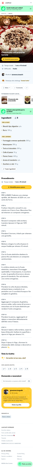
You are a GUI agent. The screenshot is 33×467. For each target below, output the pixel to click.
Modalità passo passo (11, 59)
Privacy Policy (5, 453)
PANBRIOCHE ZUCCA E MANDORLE (11, 443)
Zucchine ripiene (5, 430)
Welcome (19, 459)
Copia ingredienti (10, 169)
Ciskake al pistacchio (7, 440)
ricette (3, 13)
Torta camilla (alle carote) (8, 432)
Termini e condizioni (6, 456)
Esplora (3, 459)
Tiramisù (3, 438)
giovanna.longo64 (17, 74)
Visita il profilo (16, 405)
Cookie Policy (21, 453)
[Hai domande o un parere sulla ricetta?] (15, 381)
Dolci (10, 13)
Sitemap (19, 456)
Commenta (19, 88)
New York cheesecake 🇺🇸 (8, 435)
